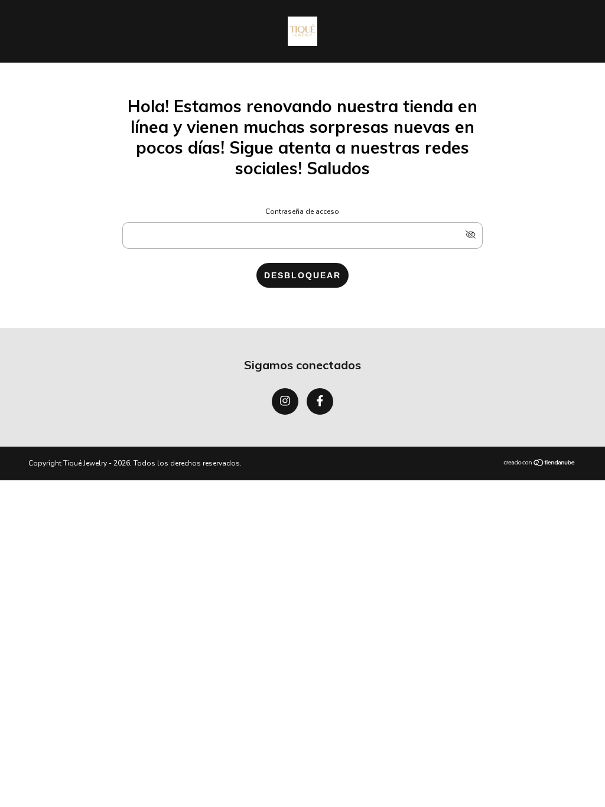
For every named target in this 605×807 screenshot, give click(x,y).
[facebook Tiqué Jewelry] (320, 401)
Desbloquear (302, 275)
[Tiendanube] (540, 463)
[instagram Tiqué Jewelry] (285, 401)
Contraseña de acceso (302, 211)
